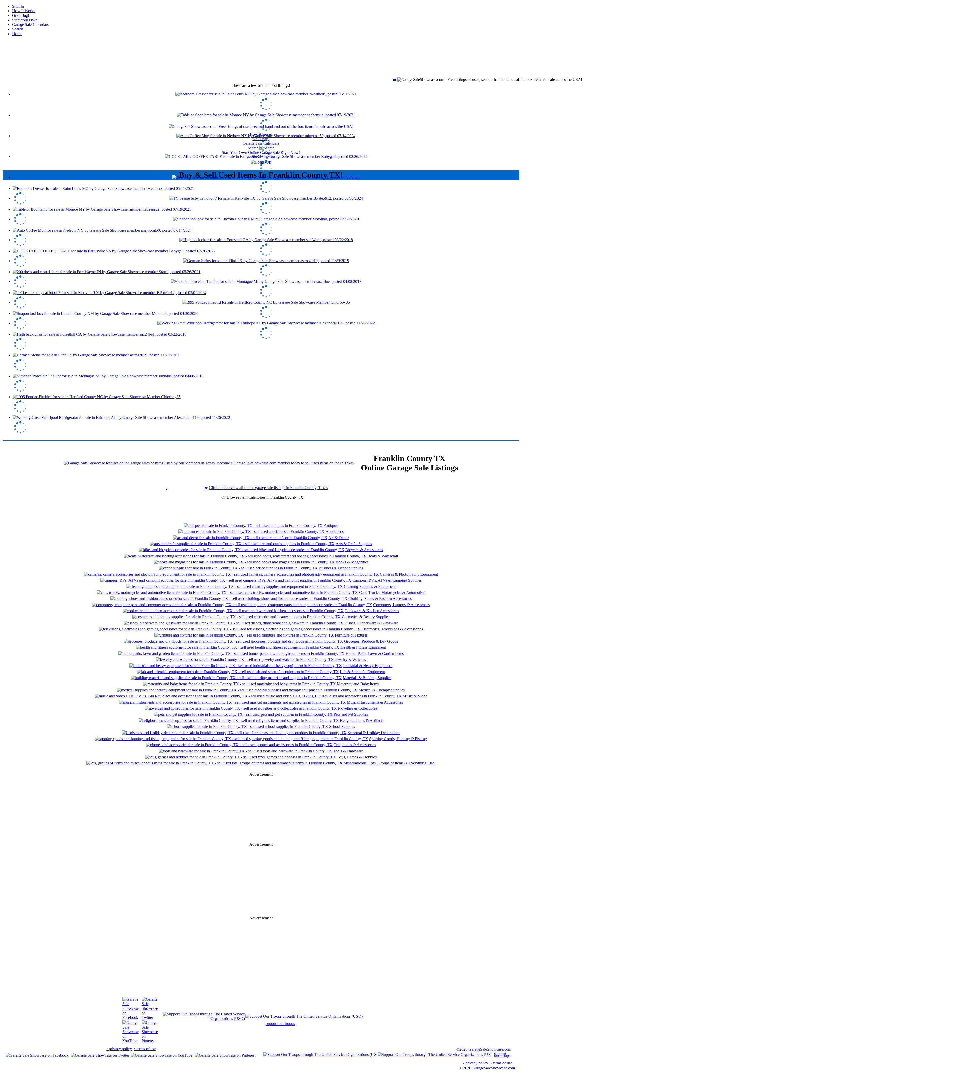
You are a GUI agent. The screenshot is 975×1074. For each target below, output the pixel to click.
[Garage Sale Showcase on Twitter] (150, 1017)
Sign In (18, 6)
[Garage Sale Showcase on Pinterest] (150, 1041)
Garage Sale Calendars (30, 24)
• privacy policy (119, 1049)
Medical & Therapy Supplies (382, 690)
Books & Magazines (352, 562)
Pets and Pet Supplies (351, 714)
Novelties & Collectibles (357, 708)
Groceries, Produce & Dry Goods (371, 641)
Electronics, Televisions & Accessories (392, 629)
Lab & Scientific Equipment (362, 672)
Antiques (331, 525)
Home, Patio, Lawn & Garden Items (375, 653)
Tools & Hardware (348, 751)
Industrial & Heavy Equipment (367, 665)
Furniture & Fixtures (351, 635)
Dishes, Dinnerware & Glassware (371, 623)
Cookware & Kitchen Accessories (372, 611)
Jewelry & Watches (350, 659)
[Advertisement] (261, 511)
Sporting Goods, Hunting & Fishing (398, 739)
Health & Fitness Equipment (363, 647)
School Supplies (342, 726)
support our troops (280, 1023)
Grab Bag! (20, 15)
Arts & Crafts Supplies (354, 544)
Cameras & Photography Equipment (409, 574)
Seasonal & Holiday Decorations (374, 732)
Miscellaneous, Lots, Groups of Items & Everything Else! (389, 763)
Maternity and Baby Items (358, 684)
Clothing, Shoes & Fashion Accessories (380, 598)
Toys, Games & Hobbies (357, 757)
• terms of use (145, 1049)
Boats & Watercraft (382, 556)
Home (17, 33)
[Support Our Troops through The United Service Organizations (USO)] (204, 1018)
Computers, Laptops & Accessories (401, 605)
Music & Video (415, 696)
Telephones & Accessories (355, 745)
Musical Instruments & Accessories (375, 702)
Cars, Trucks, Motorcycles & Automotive (392, 592)
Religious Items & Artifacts (361, 720)
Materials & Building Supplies (367, 678)
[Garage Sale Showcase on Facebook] (130, 1017)
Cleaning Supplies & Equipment (370, 586)
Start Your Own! (25, 20)
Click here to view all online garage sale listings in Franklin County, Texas (268, 487)
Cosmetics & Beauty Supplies (365, 617)
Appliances (335, 531)
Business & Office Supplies (341, 568)
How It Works (23, 11)
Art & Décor (338, 537)
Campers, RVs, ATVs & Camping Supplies (387, 580)
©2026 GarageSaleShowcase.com (483, 1049)
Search (17, 29)
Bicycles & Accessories (364, 550)
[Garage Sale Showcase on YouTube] (130, 1041)
